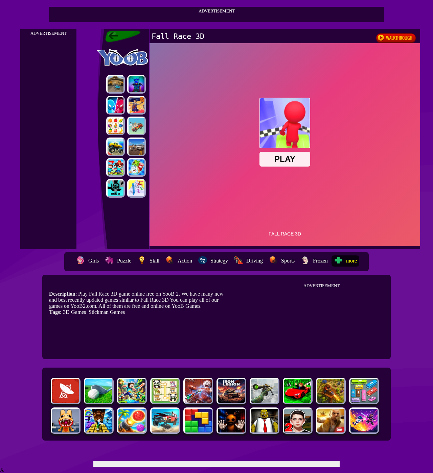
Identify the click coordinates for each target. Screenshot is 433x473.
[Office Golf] (98, 401)
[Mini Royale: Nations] (136, 84)
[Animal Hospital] (65, 430)
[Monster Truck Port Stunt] (115, 147)
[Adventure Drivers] (136, 126)
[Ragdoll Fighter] (364, 430)
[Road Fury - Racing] (165, 430)
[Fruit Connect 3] (115, 126)
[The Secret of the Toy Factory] (231, 430)
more (351, 261)
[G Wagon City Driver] (136, 147)
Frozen (320, 261)
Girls (93, 261)
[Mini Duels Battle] (115, 105)
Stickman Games (107, 312)
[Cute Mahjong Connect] (165, 401)
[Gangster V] (330, 430)
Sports (288, 261)
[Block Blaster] (198, 430)
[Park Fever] (364, 401)
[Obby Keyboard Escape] (98, 430)
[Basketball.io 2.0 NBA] (136, 105)
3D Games (74, 312)
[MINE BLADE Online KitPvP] (131, 401)
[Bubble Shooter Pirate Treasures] (131, 430)
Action (185, 261)
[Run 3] (115, 188)
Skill (154, 261)
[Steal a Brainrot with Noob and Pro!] (115, 167)
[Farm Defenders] (330, 401)
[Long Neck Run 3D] (136, 188)
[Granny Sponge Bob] (264, 430)
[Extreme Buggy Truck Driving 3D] (115, 84)
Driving (254, 261)
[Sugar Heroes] (136, 167)
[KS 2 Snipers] (264, 401)
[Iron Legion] (231, 401)
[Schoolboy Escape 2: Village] (297, 430)
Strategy (219, 261)
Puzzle (124, 261)
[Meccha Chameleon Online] (198, 401)
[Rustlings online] (65, 401)
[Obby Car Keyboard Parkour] (297, 401)
